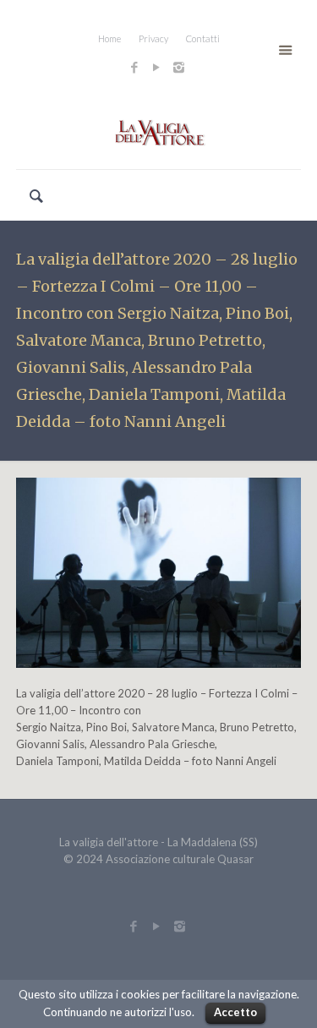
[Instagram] (181, 66)
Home (109, 38)
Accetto (235, 1012)
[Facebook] (135, 66)
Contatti (203, 38)
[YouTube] (157, 66)
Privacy (153, 38)
